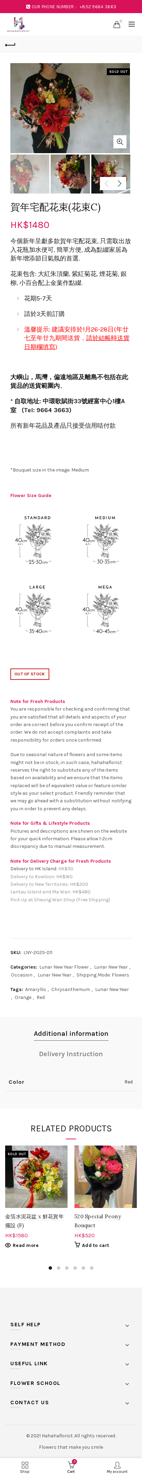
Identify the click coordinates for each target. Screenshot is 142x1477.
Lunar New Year (111, 967)
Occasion (21, 975)
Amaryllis (35, 989)
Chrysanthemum (70, 989)
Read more (26, 1245)
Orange (23, 997)
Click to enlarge (119, 141)
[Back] (10, 44)
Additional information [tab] (71, 1034)
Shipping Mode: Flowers (103, 975)
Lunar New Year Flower (64, 967)
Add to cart (95, 1245)
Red (41, 997)
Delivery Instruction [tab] (71, 1054)
